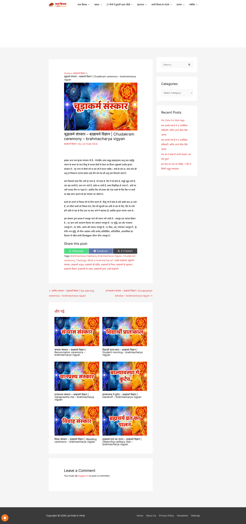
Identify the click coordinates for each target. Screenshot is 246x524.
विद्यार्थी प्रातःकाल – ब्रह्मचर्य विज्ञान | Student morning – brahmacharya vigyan (122, 352)
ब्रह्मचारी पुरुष (100, 268)
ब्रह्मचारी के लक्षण (85, 268)
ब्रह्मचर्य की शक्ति (92, 264)
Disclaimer (182, 515)
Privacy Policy (166, 515)
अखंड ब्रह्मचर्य (120, 260)
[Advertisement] (123, 28)
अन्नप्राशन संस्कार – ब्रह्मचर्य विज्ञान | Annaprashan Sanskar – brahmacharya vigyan (128, 291)
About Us (151, 515)
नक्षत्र (96, 4)
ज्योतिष (192, 4)
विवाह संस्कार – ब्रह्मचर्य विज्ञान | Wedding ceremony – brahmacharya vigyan (75, 440)
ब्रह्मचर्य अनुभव (77, 264)
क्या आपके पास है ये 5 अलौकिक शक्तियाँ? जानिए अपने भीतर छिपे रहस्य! (174, 130)
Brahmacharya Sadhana (84, 256)
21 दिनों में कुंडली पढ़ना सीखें (118, 4)
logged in (83, 475)
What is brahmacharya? (100, 260)
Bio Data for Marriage (172, 120)
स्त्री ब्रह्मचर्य (112, 268)
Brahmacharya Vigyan (110, 256)
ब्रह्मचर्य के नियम (108, 264)
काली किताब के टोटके (160, 4)
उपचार (179, 4)
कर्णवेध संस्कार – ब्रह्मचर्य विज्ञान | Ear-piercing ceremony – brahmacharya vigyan (71, 291)
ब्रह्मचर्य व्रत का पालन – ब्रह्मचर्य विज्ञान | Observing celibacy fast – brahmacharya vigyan (122, 442)
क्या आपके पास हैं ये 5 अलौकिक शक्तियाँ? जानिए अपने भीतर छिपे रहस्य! (174, 144)
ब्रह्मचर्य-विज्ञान (70, 268)
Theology (81, 260)
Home (140, 515)
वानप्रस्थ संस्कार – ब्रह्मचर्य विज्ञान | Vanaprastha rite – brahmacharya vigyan (74, 397)
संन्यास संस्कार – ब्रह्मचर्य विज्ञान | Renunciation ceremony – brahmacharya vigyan (70, 352)
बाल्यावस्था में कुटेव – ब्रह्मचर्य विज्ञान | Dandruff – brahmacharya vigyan (121, 396)
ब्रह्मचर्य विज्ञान (70, 144)
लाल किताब (82, 4)
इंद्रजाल (140, 4)
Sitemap (195, 515)
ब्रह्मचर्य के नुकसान (124, 264)
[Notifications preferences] (4, 517)
